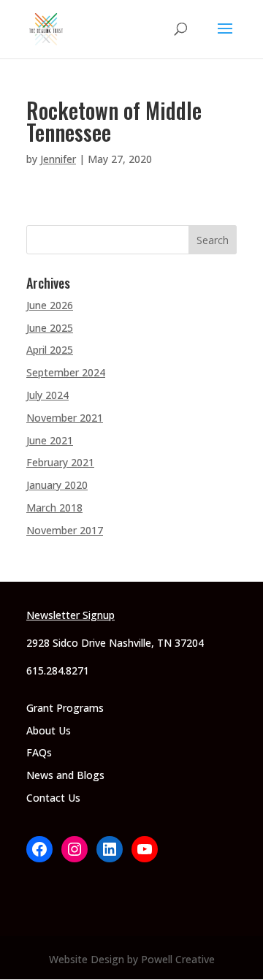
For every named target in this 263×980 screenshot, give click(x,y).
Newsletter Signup (70, 615)
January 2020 (57, 485)
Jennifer (58, 159)
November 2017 (64, 530)
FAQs (39, 752)
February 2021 (60, 462)
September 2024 (65, 372)
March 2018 (54, 507)
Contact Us (53, 798)
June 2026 (49, 305)
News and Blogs (65, 775)
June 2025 (49, 328)
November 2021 (64, 418)
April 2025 (49, 350)
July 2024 (47, 395)
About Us (48, 730)
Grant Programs (65, 708)
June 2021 (49, 440)
